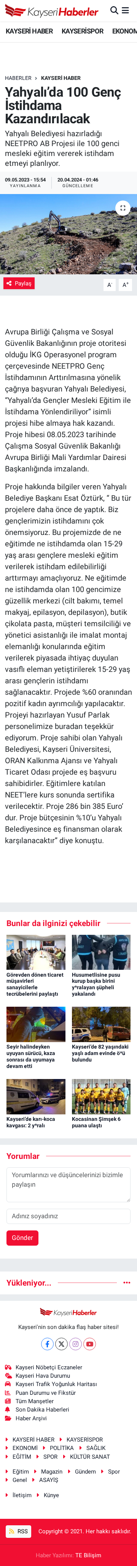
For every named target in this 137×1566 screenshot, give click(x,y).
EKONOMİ (25, 1448)
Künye (51, 1495)
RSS (22, 1531)
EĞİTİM (22, 1456)
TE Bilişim (88, 1555)
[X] (61, 1344)
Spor (114, 1471)
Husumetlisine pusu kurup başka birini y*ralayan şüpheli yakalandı (96, 984)
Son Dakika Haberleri (42, 1409)
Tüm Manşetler (35, 1401)
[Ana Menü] (125, 10)
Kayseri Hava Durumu (43, 1375)
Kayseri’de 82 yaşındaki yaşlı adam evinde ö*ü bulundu (100, 1053)
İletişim (22, 1495)
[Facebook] (47, 1344)
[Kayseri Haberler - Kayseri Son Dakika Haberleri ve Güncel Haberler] (52, 11)
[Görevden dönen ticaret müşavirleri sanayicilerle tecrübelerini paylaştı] (35, 951)
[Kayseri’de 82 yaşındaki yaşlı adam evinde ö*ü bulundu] (101, 1024)
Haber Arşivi (31, 1418)
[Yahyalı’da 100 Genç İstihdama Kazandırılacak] (68, 234)
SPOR (50, 1456)
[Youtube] (89, 1344)
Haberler (18, 78)
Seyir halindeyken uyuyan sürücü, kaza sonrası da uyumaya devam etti (30, 1056)
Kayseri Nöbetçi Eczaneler (49, 1367)
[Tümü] (127, 1282)
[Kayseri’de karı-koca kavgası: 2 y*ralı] (35, 1096)
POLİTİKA (62, 1448)
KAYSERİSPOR (82, 31)
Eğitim (21, 1471)
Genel (20, 1480)
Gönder (22, 1237)
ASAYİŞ (48, 1480)
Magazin (51, 1471)
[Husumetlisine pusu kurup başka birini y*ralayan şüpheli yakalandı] (101, 951)
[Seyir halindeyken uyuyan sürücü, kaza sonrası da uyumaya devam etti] (35, 1024)
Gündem (85, 1471)
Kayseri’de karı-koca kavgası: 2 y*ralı (30, 1122)
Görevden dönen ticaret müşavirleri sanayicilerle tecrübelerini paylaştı (35, 984)
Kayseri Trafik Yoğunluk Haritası (56, 1384)
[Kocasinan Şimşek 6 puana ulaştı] (101, 1096)
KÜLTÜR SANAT (90, 1456)
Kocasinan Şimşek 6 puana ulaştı (96, 1122)
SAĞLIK (95, 1448)
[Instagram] (75, 1344)
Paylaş (23, 283)
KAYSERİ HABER (29, 31)
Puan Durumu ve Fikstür (46, 1392)
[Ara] (114, 10)
